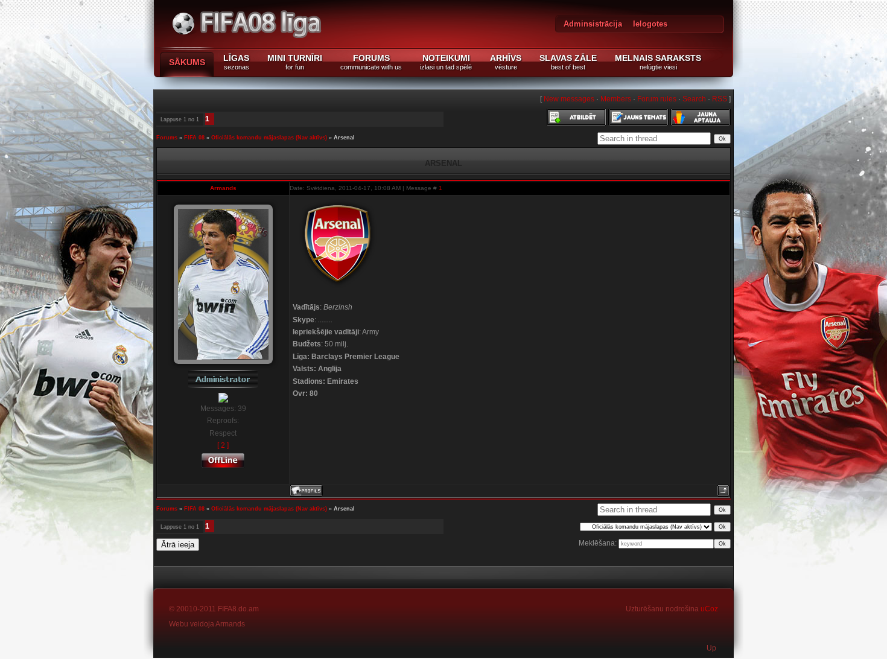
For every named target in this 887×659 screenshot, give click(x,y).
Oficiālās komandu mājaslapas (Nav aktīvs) (269, 138)
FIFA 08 (194, 138)
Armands (223, 188)
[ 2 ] (223, 445)
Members (615, 99)
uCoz (709, 609)
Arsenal (344, 138)
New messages (569, 99)
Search (694, 99)
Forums (166, 138)
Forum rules (656, 99)
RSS (719, 99)
